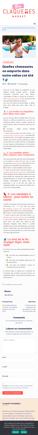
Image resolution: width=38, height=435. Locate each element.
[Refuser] (36, 428)
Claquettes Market (13, 98)
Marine (7, 291)
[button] (8, 295)
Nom (4, 357)
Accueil (4, 28)
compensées (26, 208)
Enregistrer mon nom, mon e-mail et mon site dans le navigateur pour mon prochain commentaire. (17, 386)
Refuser (23, 432)
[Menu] (35, 23)
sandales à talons (11, 208)
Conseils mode (8, 62)
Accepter (15, 432)
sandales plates (17, 163)
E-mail (4, 366)
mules (27, 120)
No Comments (23, 84)
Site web (5, 376)
